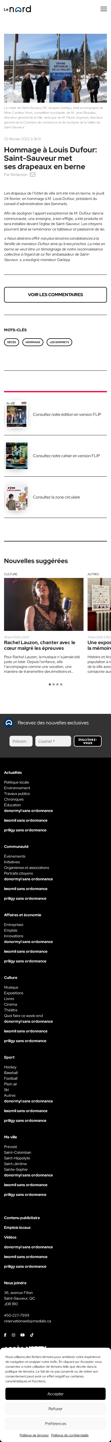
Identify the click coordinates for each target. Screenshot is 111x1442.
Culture (11, 574)
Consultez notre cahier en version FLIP (66, 456)
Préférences (55, 1423)
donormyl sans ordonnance (28, 810)
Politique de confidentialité (70, 1435)
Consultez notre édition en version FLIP (67, 414)
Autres (93, 574)
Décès (11, 342)
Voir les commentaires (55, 294)
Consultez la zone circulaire (56, 497)
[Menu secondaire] (103, 9)
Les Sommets (59, 342)
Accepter (55, 1394)
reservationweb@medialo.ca (27, 1321)
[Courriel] (32, 174)
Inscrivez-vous (87, 741)
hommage (33, 342)
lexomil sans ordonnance (25, 820)
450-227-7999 (16, 1315)
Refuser (55, 1408)
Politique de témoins (34, 1435)
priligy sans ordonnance (25, 830)
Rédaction (19, 174)
